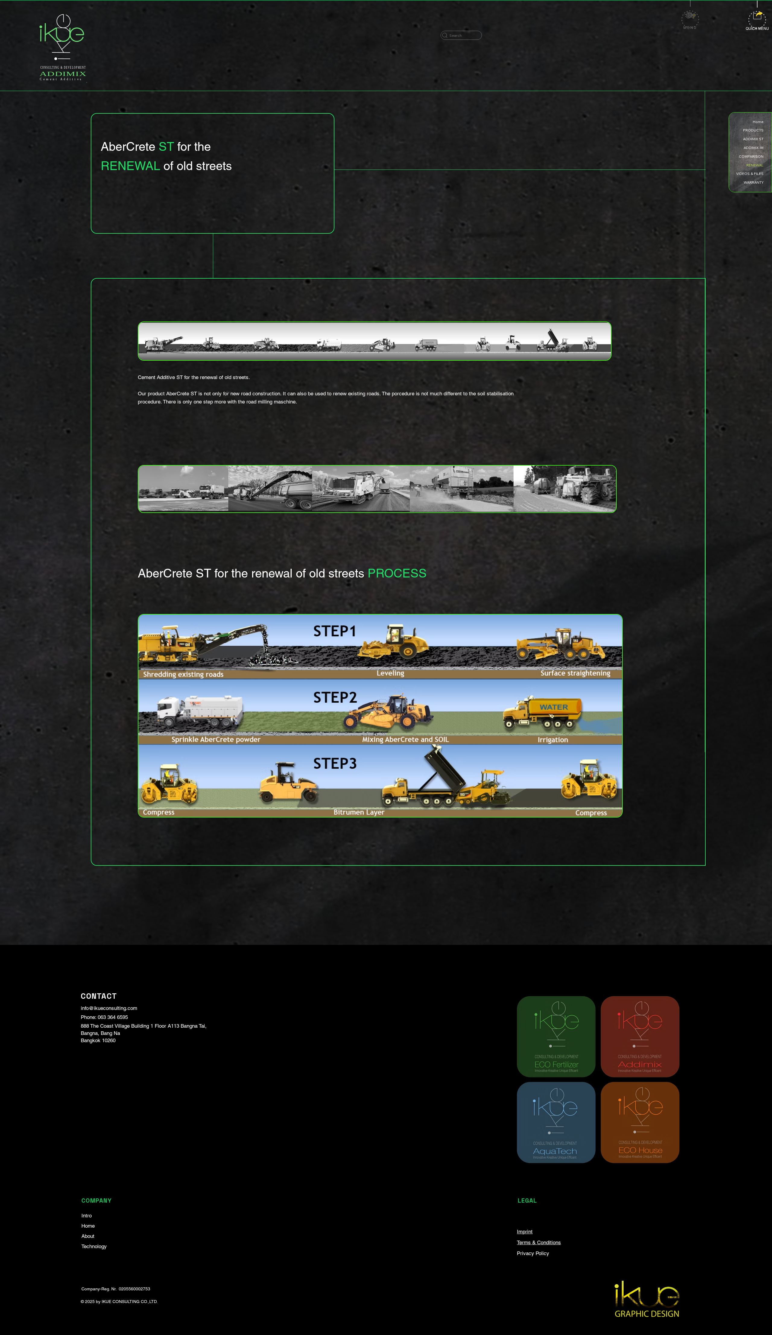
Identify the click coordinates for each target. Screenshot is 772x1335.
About (87, 1236)
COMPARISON (751, 156)
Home (88, 1226)
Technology (94, 1246)
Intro (86, 1216)
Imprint (525, 1232)
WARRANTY (754, 182)
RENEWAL (755, 165)
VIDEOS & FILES (750, 173)
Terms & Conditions (539, 1242)
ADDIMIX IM (754, 147)
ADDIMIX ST (753, 139)
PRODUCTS (753, 130)
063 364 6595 (113, 1017)
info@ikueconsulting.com (109, 1008)
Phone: (89, 1017)
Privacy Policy (533, 1253)
